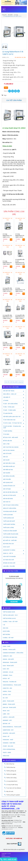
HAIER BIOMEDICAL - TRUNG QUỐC (12, 685)
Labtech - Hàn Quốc (9, 717)
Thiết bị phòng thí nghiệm (13, 795)
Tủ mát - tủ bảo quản (9, 410)
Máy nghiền (6, 473)
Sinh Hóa (5, 628)
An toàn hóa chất (8, 559)
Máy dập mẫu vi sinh (9, 463)
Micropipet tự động (9, 550)
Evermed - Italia (7, 675)
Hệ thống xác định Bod (10, 537)
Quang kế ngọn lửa (9, 485)
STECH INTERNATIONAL (9, 749)
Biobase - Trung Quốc (9, 649)
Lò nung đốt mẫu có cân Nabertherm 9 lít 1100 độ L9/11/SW (20, 262)
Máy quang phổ (8, 482)
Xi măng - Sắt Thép (8, 637)
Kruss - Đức (6, 710)
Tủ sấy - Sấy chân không (10, 403)
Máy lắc (5, 456)
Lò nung (5, 400)
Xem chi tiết (9, 229)
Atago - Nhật (6, 646)
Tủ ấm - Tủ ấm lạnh (8, 407)
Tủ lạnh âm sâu (7, 413)
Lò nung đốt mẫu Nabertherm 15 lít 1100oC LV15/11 (7, 316)
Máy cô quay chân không (10, 505)
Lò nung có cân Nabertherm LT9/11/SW (7, 371)
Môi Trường (6, 634)
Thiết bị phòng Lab (11, 771)
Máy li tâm (6, 444)
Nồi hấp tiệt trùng (8, 391)
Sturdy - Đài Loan (8, 746)
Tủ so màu (6, 434)
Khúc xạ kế (6, 547)
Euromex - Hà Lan (8, 672)
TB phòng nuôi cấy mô (9, 511)
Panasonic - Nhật (8, 739)
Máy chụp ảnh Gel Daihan (10, 447)
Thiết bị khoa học (10, 767)
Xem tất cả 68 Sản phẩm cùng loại (14, 382)
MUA (6, 87)
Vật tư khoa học (10, 764)
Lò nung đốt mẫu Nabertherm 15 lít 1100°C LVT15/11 (7, 289)
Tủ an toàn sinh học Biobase (13, 788)
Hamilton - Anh (7, 688)
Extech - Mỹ (6, 678)
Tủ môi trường (7, 431)
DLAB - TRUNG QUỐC (8, 665)
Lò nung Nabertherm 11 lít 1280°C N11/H (20, 289)
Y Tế (4, 625)
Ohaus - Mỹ (6, 736)
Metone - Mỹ (6, 723)
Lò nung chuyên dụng (12, 784)
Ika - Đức (5, 698)
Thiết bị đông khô (8, 518)
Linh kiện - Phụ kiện (9, 566)
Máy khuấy (6, 460)
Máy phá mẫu (7, 479)
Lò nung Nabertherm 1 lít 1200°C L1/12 (7, 235)
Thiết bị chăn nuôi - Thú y (10, 615)
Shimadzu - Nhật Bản (9, 743)
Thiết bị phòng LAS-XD (9, 618)
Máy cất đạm (7, 489)
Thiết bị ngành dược (9, 612)
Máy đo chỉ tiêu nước (9, 495)
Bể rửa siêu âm (7, 440)
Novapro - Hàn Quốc (9, 733)
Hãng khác (6, 755)
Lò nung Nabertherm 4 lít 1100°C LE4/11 (7, 262)
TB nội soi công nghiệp (10, 530)
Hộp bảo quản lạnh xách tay (11, 416)
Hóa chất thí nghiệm (9, 556)
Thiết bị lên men (8, 514)
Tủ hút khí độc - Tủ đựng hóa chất (12, 426)
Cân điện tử (6, 397)
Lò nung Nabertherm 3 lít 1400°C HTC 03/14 (7, 344)
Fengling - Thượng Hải (9, 681)
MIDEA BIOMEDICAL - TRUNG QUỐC (12, 726)
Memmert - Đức (7, 720)
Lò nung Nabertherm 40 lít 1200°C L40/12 (20, 344)
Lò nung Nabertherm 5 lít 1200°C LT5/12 (19, 235)
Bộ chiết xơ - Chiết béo (10, 540)
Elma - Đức (6, 669)
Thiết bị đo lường (8, 527)
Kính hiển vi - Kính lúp (9, 394)
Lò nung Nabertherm (11, 781)
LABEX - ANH (6, 714)
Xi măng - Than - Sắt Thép (10, 621)
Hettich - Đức (7, 694)
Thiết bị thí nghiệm (11, 774)
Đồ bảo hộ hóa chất (9, 563)
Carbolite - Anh (7, 656)
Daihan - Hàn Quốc (8, 659)
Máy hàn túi (6, 502)
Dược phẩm (6, 631)
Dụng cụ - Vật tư (8, 553)
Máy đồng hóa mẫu (9, 476)
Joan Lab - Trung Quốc (9, 707)
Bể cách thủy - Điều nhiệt (10, 437)
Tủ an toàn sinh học (9, 419)
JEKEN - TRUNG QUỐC (8, 701)
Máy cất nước (7, 453)
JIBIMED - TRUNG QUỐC (9, 704)
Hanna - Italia (7, 691)
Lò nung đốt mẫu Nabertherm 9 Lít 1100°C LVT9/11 (19, 316)
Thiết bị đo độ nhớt (9, 521)
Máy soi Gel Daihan (8, 450)
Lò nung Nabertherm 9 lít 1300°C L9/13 (19, 371)
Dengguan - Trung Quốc (10, 662)
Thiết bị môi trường (9, 524)
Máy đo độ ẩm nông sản (10, 492)
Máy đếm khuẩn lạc (9, 466)
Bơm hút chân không (9, 508)
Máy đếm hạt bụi (8, 469)
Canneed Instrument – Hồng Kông (13, 652)
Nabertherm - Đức (8, 730)
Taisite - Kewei (7, 752)
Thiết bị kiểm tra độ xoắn (10, 534)
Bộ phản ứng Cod (8, 543)
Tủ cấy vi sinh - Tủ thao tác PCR (12, 423)
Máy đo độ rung (8, 498)
